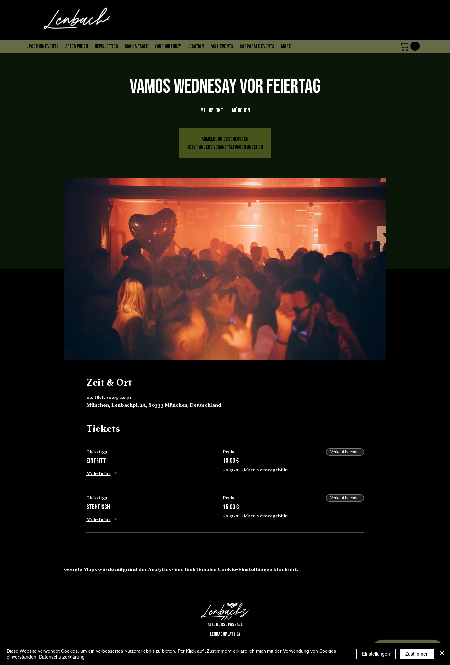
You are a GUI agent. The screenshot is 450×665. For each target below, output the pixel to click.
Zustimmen (417, 654)
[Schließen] (442, 654)
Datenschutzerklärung (62, 656)
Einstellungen (376, 654)
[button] (120, 33)
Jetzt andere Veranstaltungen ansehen (225, 147)
